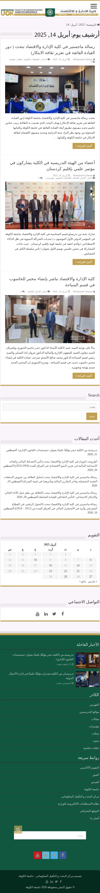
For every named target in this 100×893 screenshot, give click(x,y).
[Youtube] (37, 614)
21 (78, 571)
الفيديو (95, 782)
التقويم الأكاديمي (89, 767)
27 (90, 576)
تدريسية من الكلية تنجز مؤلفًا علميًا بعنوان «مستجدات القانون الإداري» (57, 450)
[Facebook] (62, 614)
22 (65, 571)
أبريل (74, 24)
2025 (81, 24)
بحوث (96, 740)
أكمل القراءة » (83, 146)
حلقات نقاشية (15, 59)
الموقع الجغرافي (89, 811)
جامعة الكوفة (91, 789)
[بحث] (18, 830)
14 (78, 565)
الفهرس (94, 704)
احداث (44, 59)
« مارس (92, 581)
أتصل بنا (94, 818)
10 (35, 560)
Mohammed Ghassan (83, 59)
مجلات (95, 733)
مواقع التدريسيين (89, 712)
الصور (95, 774)
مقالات (95, 719)
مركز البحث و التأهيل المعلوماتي (80, 796)
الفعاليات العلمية (32, 59)
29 (65, 576)
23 (50, 571)
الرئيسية (92, 24)
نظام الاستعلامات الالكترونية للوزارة (78, 803)
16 (50, 565)
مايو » (82, 581)
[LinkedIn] (46, 614)
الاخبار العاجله (79, 178)
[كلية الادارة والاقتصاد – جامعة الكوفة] (50, 12)
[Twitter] (54, 614)
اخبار (89, 178)
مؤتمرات (50, 178)
